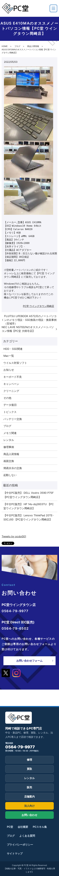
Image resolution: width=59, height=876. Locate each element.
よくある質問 (27, 835)
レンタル (8, 440)
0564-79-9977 (20, 747)
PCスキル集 (40, 826)
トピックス (10, 412)
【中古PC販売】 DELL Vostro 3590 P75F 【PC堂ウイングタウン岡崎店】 (28, 495)
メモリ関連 (10, 433)
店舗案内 (29, 796)
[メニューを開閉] (53, 8)
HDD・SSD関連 (12, 348)
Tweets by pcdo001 (14, 536)
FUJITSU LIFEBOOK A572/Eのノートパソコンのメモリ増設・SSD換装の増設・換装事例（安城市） (30, 319)
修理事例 (8, 447)
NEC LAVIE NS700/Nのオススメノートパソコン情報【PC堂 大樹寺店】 (28, 328)
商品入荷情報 (33, 46)
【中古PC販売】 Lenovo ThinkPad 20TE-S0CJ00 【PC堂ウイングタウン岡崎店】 (28, 517)
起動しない (10, 475)
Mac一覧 (8, 355)
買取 (29, 768)
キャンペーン (11, 384)
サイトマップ (15, 853)
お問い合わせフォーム (29, 660)
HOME (5, 46)
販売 (29, 787)
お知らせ (8, 369)
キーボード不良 (12, 376)
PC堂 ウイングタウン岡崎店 (38, 306)
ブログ (17, 46)
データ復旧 (10, 404)
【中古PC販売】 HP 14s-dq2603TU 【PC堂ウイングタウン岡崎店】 (28, 506)
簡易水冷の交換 (12, 468)
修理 (29, 759)
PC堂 (10, 826)
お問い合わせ (29, 815)
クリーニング (11, 390)
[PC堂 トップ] (15, 8)
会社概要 (23, 826)
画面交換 (8, 461)
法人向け (29, 805)
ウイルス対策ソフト (15, 362)
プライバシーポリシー (20, 844)
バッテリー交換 (12, 419)
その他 (7, 398)
